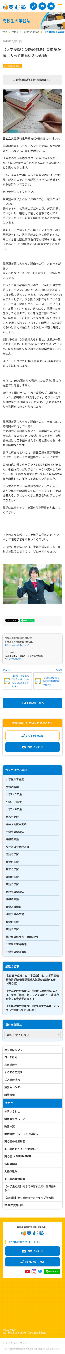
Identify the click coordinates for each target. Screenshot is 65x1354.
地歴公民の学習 (15, 914)
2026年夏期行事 (14, 1205)
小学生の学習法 (15, 779)
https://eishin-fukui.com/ (17, 644)
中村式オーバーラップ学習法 (21, 1134)
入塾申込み (10, 1171)
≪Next (6, 669)
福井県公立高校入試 (17, 847)
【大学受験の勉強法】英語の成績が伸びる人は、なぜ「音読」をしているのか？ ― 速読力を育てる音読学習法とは (32, 994)
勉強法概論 (12, 787)
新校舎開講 (10, 1164)
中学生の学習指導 (16, 952)
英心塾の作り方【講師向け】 (23, 937)
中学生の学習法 (15, 832)
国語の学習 (12, 854)
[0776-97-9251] (33, 6)
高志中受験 (12, 817)
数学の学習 (12, 869)
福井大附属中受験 (16, 824)
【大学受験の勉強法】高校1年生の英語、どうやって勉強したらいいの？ (32, 1008)
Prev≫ (59, 669)
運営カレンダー (13, 1087)
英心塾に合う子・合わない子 (21, 1149)
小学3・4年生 (14, 802)
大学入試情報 (13, 907)
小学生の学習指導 (16, 944)
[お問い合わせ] (42, 6)
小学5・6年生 (14, 809)
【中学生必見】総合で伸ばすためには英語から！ (30, 1188)
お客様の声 (10, 1064)
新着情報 (9, 1094)
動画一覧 (9, 1126)
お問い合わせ (12, 1111)
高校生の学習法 (12, 65)
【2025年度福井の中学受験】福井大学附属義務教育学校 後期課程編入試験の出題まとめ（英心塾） (32, 979)
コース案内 (10, 1057)
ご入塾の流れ (12, 1079)
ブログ (9, 1103)
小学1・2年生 (14, 794)
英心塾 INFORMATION (17, 1156)
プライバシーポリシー (17, 1343)
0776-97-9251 (16, 659)
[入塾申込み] (51, 6)
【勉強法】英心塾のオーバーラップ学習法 (29, 1197)
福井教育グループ (14, 1119)
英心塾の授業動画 (14, 1141)
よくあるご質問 (13, 1072)
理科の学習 (12, 877)
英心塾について (13, 1049)
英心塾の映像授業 (14, 1179)
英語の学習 (12, 884)
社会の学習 (12, 862)
